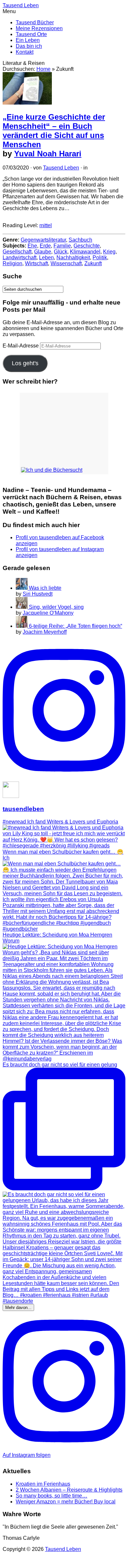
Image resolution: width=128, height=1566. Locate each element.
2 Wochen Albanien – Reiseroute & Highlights (69, 1490)
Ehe (32, 245)
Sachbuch (80, 240)
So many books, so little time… (51, 1495)
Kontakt (24, 52)
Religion (12, 263)
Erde (45, 245)
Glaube (42, 251)
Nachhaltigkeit (73, 257)
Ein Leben (28, 40)
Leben (46, 257)
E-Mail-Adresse (21, 345)
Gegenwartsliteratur (43, 240)
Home (43, 69)
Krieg (109, 251)
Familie (62, 245)
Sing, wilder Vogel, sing (56, 607)
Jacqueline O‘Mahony (48, 613)
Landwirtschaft (19, 257)
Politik (100, 257)
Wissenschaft (66, 263)
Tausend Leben (61, 167)
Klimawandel (85, 251)
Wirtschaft (36, 263)
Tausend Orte (31, 34)
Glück (60, 251)
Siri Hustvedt (38, 594)
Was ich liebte (45, 588)
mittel (45, 225)
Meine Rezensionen (39, 28)
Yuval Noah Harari (47, 153)
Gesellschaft (17, 251)
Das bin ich (29, 46)
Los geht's (25, 363)
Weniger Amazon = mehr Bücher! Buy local (66, 1501)
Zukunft (93, 263)
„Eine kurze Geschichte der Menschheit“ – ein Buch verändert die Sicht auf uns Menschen (54, 130)
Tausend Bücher (35, 22)
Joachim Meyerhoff (45, 632)
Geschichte (87, 245)
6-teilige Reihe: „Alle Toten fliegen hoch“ (75, 626)
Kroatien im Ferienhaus (43, 1484)
